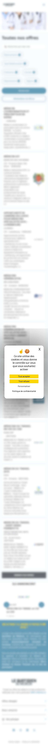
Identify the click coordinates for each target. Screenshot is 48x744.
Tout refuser (24, 381)
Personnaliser (24, 386)
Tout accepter (24, 376)
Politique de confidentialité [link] (24, 391)
